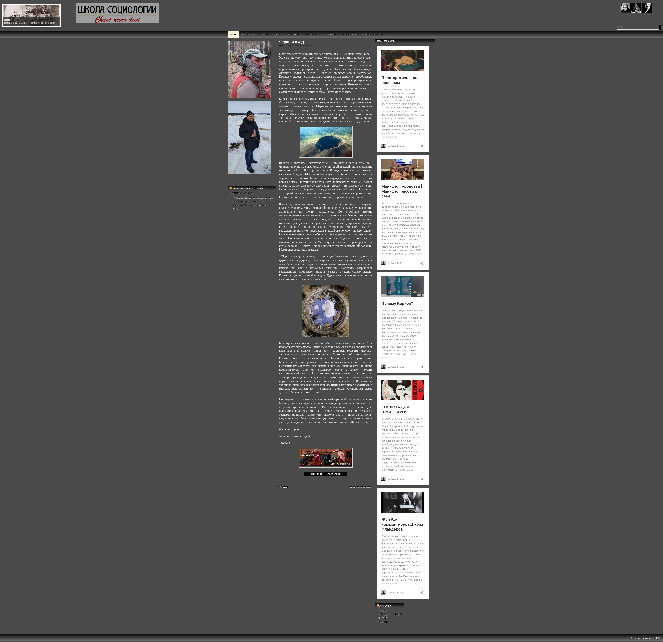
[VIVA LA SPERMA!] (325, 474)
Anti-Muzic (381, 34)
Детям (278, 34)
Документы (293, 34)
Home (233, 34)
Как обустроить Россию (360, 487)
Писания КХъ (349, 34)
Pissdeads (383, 622)
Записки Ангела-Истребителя (248, 188)
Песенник (331, 34)
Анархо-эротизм (286, 45)
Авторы (265, 34)
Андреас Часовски (302, 45)
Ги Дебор (284, 487)
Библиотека (248, 34)
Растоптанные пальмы (242, 193)
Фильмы (366, 34)
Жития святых (313, 34)
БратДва (382, 610)
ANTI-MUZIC (385, 606)
